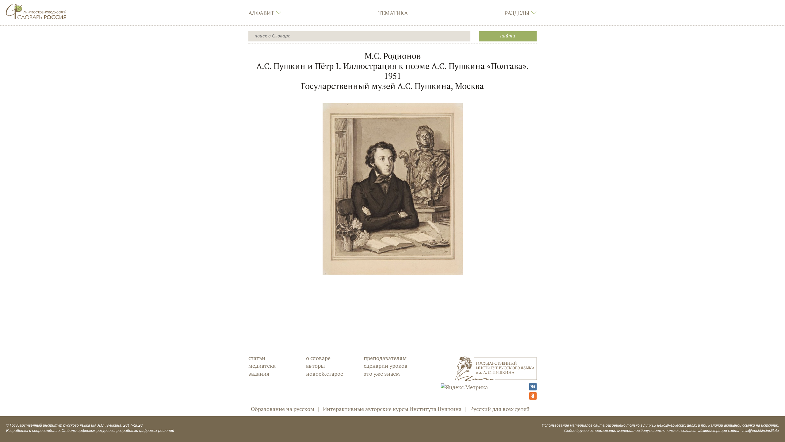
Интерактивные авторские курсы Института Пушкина (392, 409)
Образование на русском (282, 409)
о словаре (318, 358)
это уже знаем (382, 373)
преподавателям (385, 358)
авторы (315, 365)
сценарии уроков (386, 365)
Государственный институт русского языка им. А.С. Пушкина (65, 425)
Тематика (393, 13)
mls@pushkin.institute (760, 430)
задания (259, 373)
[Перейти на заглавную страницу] (36, 11)
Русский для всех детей (500, 409)
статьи (256, 358)
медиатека (262, 365)
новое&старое (324, 373)
